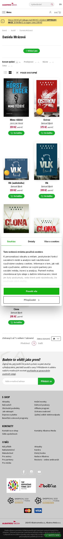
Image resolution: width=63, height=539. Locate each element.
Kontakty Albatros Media (45, 430)
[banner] (15, 3)
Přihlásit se (46, 381)
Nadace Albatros (41, 456)
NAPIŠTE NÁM (54, 535)
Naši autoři (6, 405)
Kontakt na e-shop (10, 430)
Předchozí (25, 343)
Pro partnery (7, 459)
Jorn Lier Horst (16, 123)
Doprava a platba (9, 414)
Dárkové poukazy (42, 405)
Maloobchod (7, 453)
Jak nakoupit (7, 411)
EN (60, 4)
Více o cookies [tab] (51, 241)
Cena (4, 66)
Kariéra (37, 449)
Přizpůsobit (30, 300)
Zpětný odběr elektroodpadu (47, 414)
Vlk (46, 183)
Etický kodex (40, 453)
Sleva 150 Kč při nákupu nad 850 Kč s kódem (32, 20)
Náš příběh (6, 446)
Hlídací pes (32, 50)
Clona (16, 309)
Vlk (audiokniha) (16, 183)
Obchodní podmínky (11, 408)
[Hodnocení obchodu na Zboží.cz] (47, 484)
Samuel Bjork (47, 123)
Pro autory (6, 456)
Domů (4, 30)
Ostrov (46, 119)
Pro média (6, 463)
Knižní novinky (40, 401)
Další (40, 343)
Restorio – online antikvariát (46, 459)
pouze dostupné (28, 72)
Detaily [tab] (31, 241)
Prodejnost (28, 62)
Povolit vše (31, 291)
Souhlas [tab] (11, 241)
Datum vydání (8, 62)
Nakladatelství (8, 449)
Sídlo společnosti (9, 434)
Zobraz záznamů (43, 339)
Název (45, 62)
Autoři (13, 30)
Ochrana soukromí (42, 411)
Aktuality (6, 401)
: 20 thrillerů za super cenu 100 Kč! (25, 22)
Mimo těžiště (16, 119)
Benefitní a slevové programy (15, 418)
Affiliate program (41, 408)
